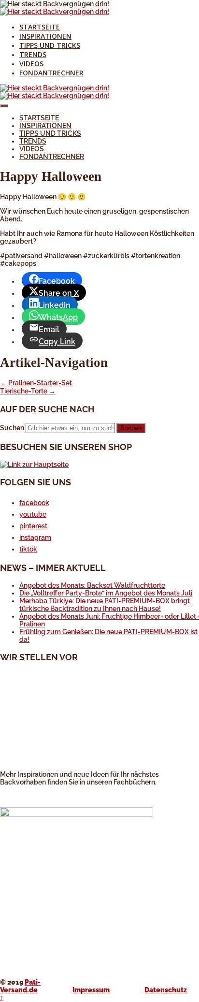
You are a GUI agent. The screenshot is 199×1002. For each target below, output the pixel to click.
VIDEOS (31, 63)
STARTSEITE (39, 26)
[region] (99, 720)
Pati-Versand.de (20, 986)
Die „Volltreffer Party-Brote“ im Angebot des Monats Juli (105, 593)
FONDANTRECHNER (51, 72)
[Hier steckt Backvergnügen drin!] (54, 4)
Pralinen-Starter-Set (36, 383)
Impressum (91, 990)
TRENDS (32, 54)
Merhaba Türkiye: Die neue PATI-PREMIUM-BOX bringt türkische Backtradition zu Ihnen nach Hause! (104, 604)
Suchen (12, 428)
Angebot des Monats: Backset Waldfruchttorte (92, 585)
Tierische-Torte (28, 391)
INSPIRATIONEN (45, 36)
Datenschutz (165, 990)
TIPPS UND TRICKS (49, 45)
